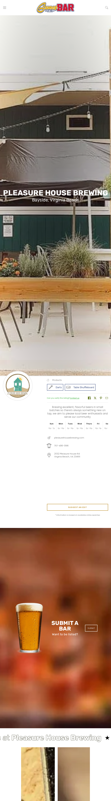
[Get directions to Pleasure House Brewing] (63, 455)
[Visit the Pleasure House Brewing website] (65, 437)
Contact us (74, 398)
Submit (91, 628)
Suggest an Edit (77, 507)
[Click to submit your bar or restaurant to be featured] (29, 628)
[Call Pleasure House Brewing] (58, 446)
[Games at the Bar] (55, 8)
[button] (89, 398)
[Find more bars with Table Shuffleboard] (80, 387)
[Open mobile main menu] (4, 7)
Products (57, 380)
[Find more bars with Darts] (55, 387)
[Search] (107, 8)
